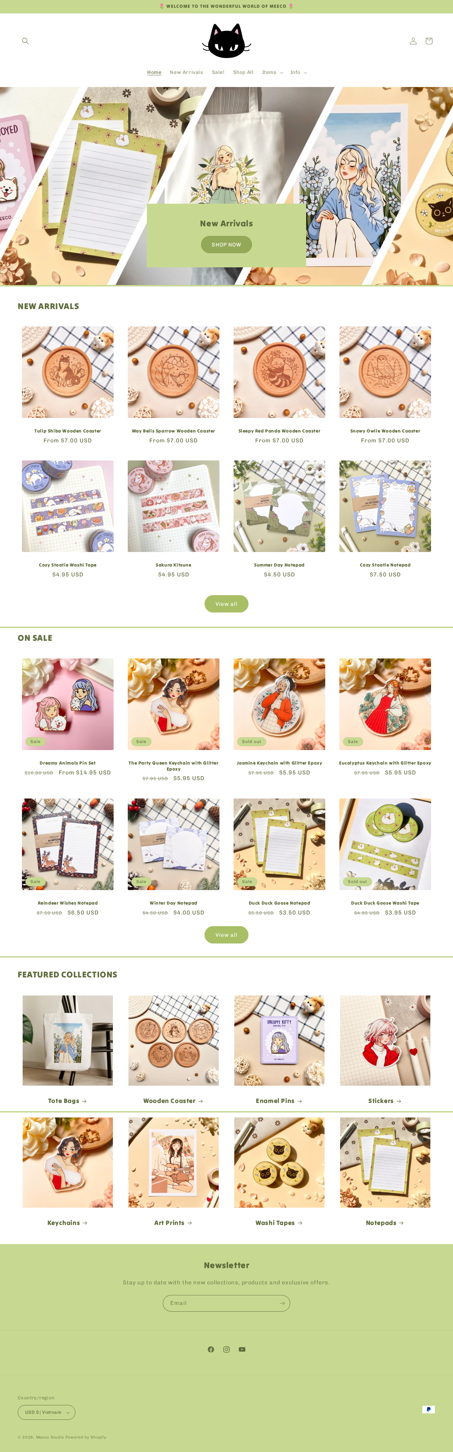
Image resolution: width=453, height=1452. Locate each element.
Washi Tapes (275, 1223)
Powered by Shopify (86, 1437)
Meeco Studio (50, 1437)
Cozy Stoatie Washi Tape (68, 565)
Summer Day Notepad (279, 565)
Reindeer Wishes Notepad (68, 903)
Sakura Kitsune (173, 565)
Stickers (381, 1101)
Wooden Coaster (169, 1101)
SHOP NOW (226, 244)
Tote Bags (63, 1101)
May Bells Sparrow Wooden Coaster (173, 431)
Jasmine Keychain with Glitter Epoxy (279, 763)
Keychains (63, 1223)
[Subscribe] (282, 1303)
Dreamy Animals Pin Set (68, 763)
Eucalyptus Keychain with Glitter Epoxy (385, 763)
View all (226, 604)
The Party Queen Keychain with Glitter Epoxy (173, 766)
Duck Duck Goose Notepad (279, 903)
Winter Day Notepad (173, 903)
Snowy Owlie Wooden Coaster (385, 431)
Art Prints (169, 1223)
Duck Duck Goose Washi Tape (385, 903)
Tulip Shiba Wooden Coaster (67, 431)
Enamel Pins (275, 1101)
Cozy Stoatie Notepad (385, 565)
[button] (25, 41)
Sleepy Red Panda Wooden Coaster (280, 431)
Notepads (381, 1223)
